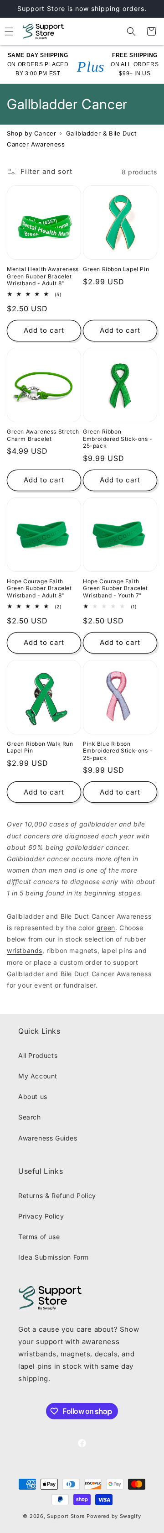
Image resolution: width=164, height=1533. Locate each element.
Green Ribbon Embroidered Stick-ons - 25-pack (118, 438)
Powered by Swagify (114, 1516)
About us (32, 1096)
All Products (37, 1055)
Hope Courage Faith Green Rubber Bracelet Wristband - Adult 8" (39, 588)
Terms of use (39, 1236)
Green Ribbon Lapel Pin (116, 269)
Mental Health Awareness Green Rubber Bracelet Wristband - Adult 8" (43, 276)
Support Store (66, 1516)
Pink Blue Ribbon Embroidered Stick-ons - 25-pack (118, 750)
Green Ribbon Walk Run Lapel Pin (40, 747)
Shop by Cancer (31, 133)
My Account (37, 1076)
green (106, 927)
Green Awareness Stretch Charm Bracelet (43, 435)
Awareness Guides (47, 1138)
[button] (131, 31)
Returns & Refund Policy (57, 1195)
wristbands (24, 950)
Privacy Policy (41, 1216)
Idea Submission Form (53, 1257)
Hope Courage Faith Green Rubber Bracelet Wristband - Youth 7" (115, 588)
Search (29, 1117)
